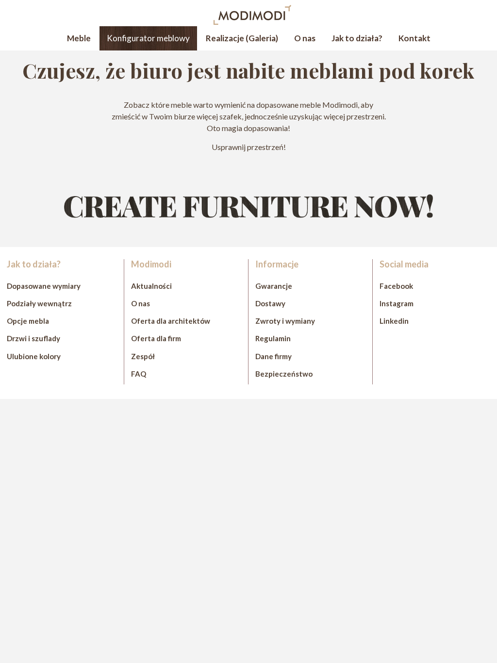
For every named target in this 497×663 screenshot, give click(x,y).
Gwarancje (273, 286)
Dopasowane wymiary (44, 286)
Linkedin (394, 320)
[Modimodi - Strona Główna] (252, 21)
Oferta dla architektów (170, 320)
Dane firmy (273, 356)
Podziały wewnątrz (39, 303)
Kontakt (414, 38)
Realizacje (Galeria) (242, 38)
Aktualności (151, 286)
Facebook (396, 286)
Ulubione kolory (34, 356)
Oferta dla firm (156, 338)
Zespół (143, 356)
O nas (304, 38)
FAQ (138, 373)
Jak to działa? (356, 38)
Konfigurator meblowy (148, 38)
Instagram (397, 303)
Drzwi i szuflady (33, 338)
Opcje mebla (28, 320)
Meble (79, 38)
